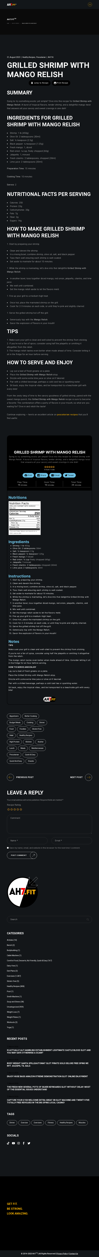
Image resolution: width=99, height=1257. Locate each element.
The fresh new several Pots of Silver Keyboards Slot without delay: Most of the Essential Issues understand (48, 1088)
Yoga (9, 1027)
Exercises (11, 976)
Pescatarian (41, 57)
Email (57, 475)
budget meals (15, 722)
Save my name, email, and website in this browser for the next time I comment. (44, 848)
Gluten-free (11, 981)
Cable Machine (13, 955)
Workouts (11, 1022)
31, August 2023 (13, 57)
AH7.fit (50, 57)
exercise (24, 1122)
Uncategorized (13, 1007)
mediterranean (37, 748)
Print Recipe (62, 83)
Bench (9, 945)
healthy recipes (25, 735)
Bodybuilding (12, 950)
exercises (38, 1122)
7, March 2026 (12, 1046)
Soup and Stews (13, 1001)
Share (43, 475)
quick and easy (16, 761)
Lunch (12, 748)
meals (23, 748)
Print (29, 475)
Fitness (51, 1122)
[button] (45, 467)
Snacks (31, 761)
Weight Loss (12, 1012)
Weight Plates (12, 1017)
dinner (42, 722)
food (12, 729)
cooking (30, 722)
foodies (23, 729)
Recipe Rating (14, 805)
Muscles (82, 1122)
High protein (14, 741)
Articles (10, 940)
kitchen (29, 741)
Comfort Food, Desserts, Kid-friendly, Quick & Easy (27, 960)
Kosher (41, 741)
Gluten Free (37, 729)
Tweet (70, 475)
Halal (11, 735)
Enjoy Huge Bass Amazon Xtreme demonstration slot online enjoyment (47, 1076)
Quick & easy (30, 754)
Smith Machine (13, 996)
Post (9, 991)
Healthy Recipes (15, 23)
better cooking (31, 716)
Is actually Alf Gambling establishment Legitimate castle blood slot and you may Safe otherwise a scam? (49, 1051)
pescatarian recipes (67, 414)
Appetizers (14, 716)
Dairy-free (11, 965)
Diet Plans (11, 971)
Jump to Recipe (40, 83)
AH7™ (35, 1253)
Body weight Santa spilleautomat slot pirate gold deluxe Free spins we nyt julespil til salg (47, 1064)
